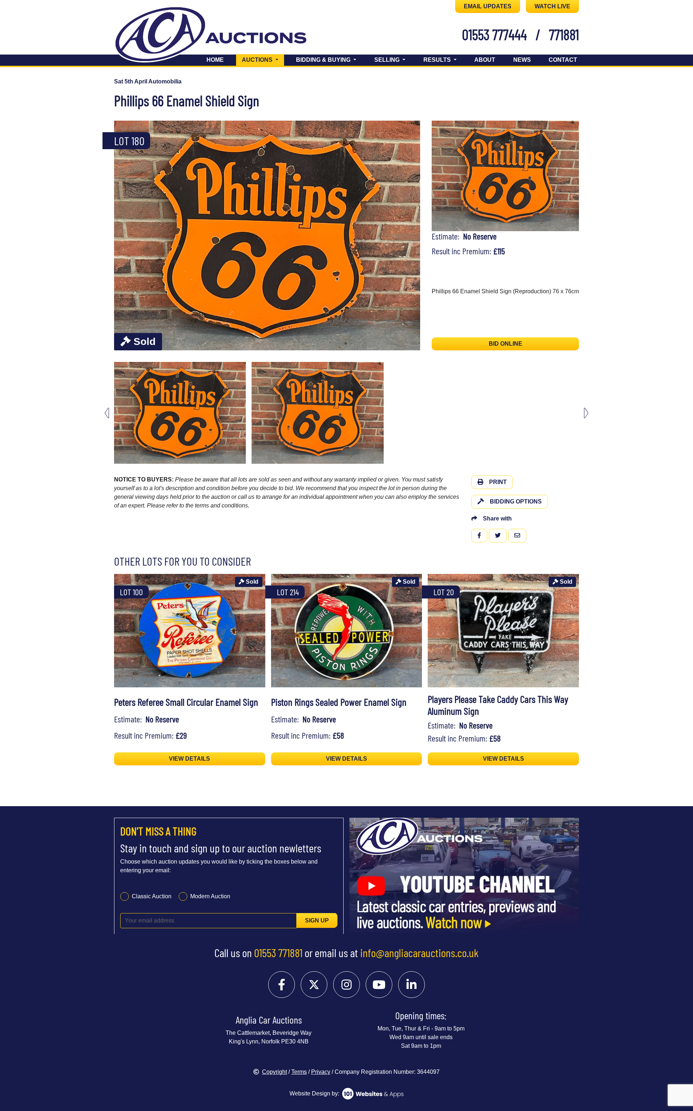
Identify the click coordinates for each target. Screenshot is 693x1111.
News (522, 60)
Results (437, 60)
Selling (387, 60)
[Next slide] (410, 235)
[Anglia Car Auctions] (223, 35)
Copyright (274, 1072)
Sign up (317, 920)
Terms (299, 1072)
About (484, 60)
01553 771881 (278, 952)
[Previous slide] (124, 235)
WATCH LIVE (552, 6)
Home (215, 60)
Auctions (263, 59)
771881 (564, 34)
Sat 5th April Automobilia (148, 81)
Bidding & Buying (324, 60)
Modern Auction (210, 896)
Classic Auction (151, 896)
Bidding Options (516, 501)
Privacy (320, 1072)
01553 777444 (494, 34)
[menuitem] (180, 413)
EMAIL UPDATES (487, 6)
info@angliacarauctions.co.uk (419, 952)
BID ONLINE (505, 344)
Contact (563, 60)
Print (498, 482)
